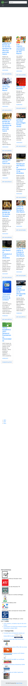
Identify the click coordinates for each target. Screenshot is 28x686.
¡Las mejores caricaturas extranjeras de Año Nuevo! (20, 48)
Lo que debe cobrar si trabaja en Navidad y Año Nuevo (21, 252)
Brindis (9, 74)
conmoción (10, 110)
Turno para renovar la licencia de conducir (6, 297)
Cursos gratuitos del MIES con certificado (14, 659)
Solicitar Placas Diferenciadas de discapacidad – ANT (20, 291)
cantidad (24, 74)
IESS (5, 421)
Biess (5, 423)
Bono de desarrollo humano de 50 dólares (14, 653)
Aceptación (5, 362)
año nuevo (4, 74)
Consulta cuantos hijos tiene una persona (14, 639)
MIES (5, 420)
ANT (9, 319)
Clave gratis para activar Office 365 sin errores (15, 647)
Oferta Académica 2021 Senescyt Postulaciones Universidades (6, 334)
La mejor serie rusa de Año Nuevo (6, 87)
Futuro (9, 181)
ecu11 (6, 2)
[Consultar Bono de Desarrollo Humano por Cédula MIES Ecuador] (18, 636)
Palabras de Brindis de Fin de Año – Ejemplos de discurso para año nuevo (6, 48)
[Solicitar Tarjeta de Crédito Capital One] (7, 676)
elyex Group (19, 683)
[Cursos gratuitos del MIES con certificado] (8, 661)
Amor (17, 108)
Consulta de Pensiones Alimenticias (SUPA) (14, 664)
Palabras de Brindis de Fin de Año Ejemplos (6, 213)
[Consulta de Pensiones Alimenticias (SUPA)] (7, 668)
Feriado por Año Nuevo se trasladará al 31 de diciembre (21, 168)
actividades (11, 362)
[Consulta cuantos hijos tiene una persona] (7, 643)
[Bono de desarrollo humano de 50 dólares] (8, 656)
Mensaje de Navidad (20, 87)
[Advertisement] (14, 21)
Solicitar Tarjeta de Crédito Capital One (13, 672)
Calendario (24, 197)
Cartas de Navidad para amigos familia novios (21, 122)
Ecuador (24, 230)
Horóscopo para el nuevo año (6, 161)
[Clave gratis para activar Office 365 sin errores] (8, 650)
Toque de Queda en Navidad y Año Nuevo (20, 209)
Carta (23, 146)
